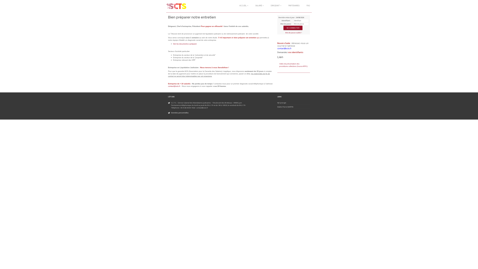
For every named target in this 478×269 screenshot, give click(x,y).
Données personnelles (180, 113)
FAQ (308, 6)
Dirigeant (275, 6)
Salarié (259, 6)
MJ (278, 103)
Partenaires (293, 6)
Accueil (243, 6)
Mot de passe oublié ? (293, 33)
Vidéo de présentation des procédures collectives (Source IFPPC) (293, 65)
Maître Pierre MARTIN (285, 107)
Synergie (282, 103)
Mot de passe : (286, 24)
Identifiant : (286, 20)
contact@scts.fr (174, 86)
